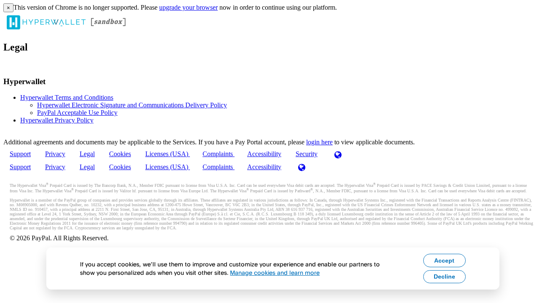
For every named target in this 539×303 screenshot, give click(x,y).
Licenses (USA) (167, 153)
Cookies (120, 153)
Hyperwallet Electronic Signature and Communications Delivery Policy (132, 105)
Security (307, 153)
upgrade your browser (188, 7)
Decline (444, 276)
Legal (87, 153)
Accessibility (264, 153)
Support (20, 153)
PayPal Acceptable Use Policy (77, 112)
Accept (444, 260)
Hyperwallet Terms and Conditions (66, 97)
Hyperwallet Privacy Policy (56, 120)
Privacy (55, 153)
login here (319, 142)
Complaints (219, 153)
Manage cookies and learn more (275, 272)
